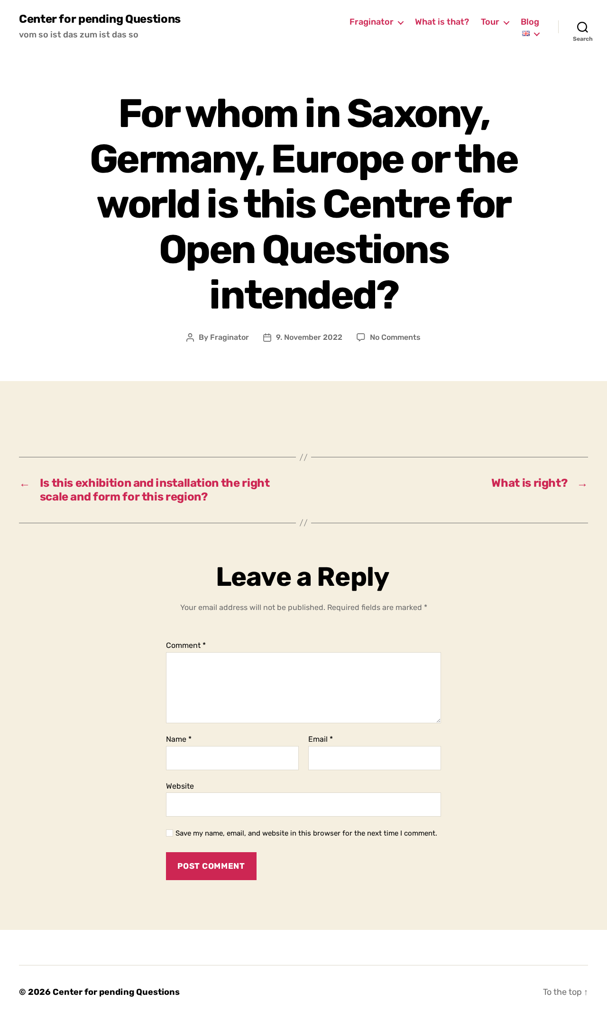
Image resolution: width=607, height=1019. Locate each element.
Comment (186, 645)
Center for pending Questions (100, 19)
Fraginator (371, 22)
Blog (530, 22)
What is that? (442, 22)
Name (179, 739)
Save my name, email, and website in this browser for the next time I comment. (306, 833)
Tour (490, 22)
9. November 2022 (309, 337)
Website (180, 786)
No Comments (395, 337)
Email (320, 739)
